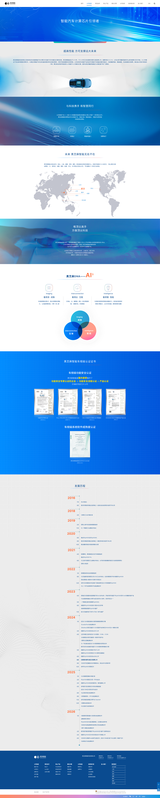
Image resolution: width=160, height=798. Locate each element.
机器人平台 (58, 771)
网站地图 (36, 792)
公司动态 (122, 3)
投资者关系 (131, 3)
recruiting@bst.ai (121, 757)
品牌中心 (80, 769)
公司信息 (89, 3)
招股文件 (90, 766)
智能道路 (69, 769)
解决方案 (114, 3)
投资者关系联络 (91, 776)
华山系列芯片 (59, 766)
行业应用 (69, 771)
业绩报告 (90, 769)
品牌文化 (36, 771)
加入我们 (140, 3)
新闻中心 (80, 766)
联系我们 (114, 764)
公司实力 (36, 769)
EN (149, 3)
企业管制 (90, 774)
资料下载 (36, 776)
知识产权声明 (46, 792)
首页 (82, 3)
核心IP (46, 766)
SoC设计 (47, 769)
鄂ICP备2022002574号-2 (103, 791)
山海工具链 (47, 771)
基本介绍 (36, 766)
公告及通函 (90, 771)
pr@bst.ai (101, 757)
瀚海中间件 (58, 774)
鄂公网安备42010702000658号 (117, 791)
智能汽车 (69, 766)
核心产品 (105, 3)
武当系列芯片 (59, 769)
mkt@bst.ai (110, 757)
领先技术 (97, 3)
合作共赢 (36, 774)
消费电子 (69, 774)
